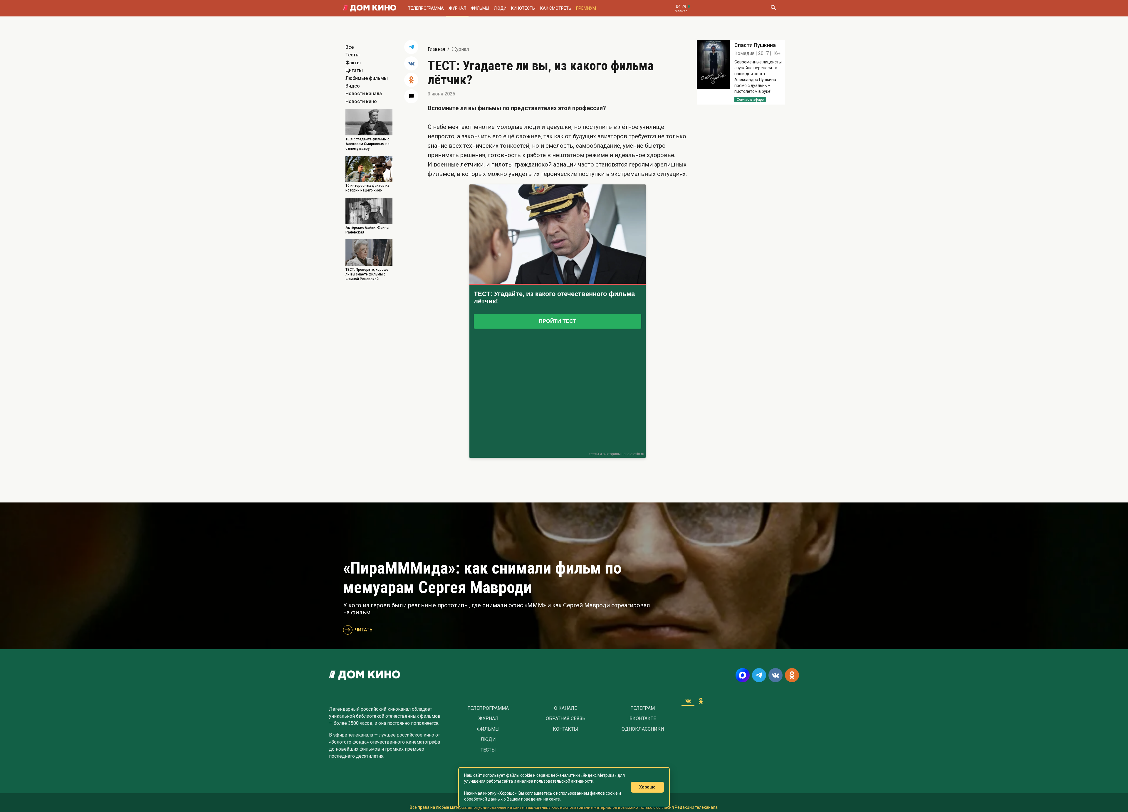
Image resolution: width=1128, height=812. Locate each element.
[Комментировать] (411, 96)
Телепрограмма (426, 8)
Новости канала (363, 93)
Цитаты (354, 70)
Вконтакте (643, 718)
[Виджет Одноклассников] (700, 701)
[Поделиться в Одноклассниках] (411, 80)
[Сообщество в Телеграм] (759, 675)
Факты (353, 62)
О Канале (565, 708)
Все (349, 47)
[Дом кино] (369, 8)
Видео (352, 86)
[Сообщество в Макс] (743, 675)
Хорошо (647, 787)
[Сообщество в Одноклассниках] (792, 675)
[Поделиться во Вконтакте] (411, 63)
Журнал (457, 8)
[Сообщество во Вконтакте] (775, 675)
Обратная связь (565, 718)
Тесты (352, 55)
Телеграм (643, 708)
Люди (500, 8)
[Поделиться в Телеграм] (411, 47)
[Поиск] (773, 8)
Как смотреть (555, 8)
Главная (436, 49)
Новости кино (361, 101)
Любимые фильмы (366, 78)
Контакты (565, 729)
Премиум (586, 8)
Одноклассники (643, 729)
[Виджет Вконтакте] (688, 701)
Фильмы (480, 8)
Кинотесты (523, 8)
